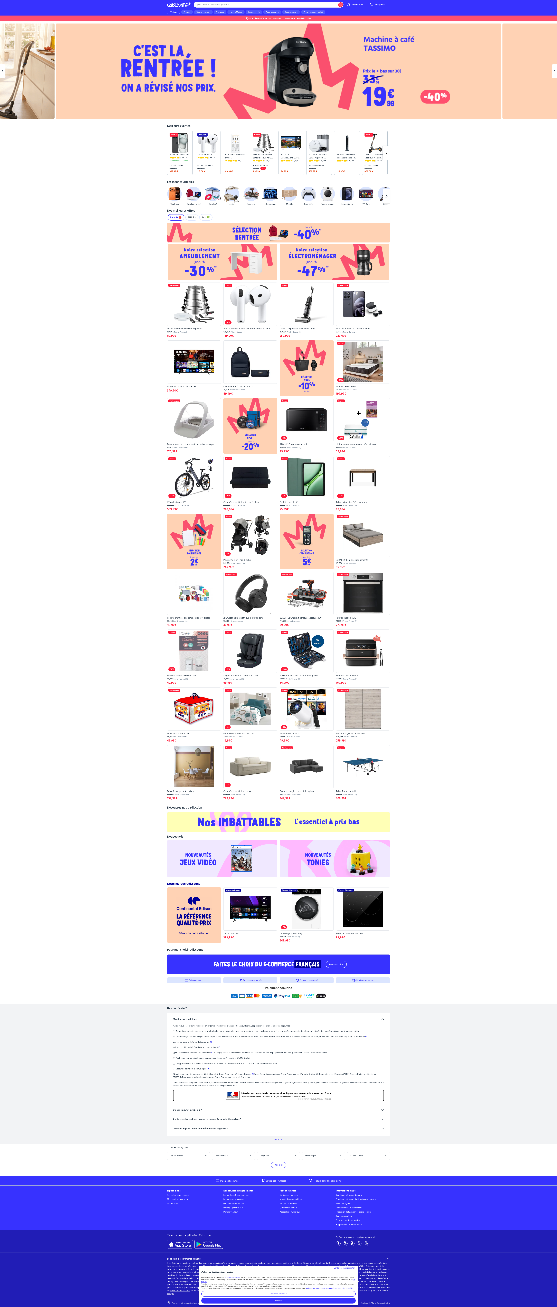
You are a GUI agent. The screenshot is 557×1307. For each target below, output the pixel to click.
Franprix (170, 1294)
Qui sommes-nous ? (288, 1208)
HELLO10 (307, 18)
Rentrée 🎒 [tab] (176, 217)
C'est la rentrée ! (203, 12)
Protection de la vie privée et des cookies (353, 1212)
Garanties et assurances (233, 1204)
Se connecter (173, 1204)
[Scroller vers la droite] (386, 153)
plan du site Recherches (370, 1288)
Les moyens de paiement (234, 1199)
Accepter (278, 1300)
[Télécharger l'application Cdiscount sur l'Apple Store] (180, 1244)
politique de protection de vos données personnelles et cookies (329, 1288)
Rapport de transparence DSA (349, 1225)
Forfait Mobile (236, 12)
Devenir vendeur (230, 1212)
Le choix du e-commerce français (184, 1259)
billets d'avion (382, 1278)
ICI (211, 1042)
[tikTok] (352, 1243)
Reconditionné (291, 12)
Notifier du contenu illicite (291, 1199)
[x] (359, 1243)
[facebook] (338, 1243)
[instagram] (345, 1243)
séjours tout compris (179, 1281)
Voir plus (279, 1165)
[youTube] (366, 1243)
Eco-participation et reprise (348, 1220)
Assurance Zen (272, 12)
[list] (278, 153)
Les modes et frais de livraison (236, 1195)
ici (366, 1037)
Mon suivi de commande (177, 1199)
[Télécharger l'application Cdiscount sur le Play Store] (208, 1244)
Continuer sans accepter (344, 1268)
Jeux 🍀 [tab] (206, 217)
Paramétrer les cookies (278, 1294)
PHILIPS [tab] (192, 217)
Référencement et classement (349, 1208)
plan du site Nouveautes (179, 1291)
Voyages (220, 12)
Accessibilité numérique (290, 1212)
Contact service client (289, 1195)
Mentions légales (343, 1204)
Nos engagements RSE (233, 1208)
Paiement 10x (254, 12)
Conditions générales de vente (349, 1195)
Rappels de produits (288, 1204)
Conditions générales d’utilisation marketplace (356, 1199)
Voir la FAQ (278, 1140)
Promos (187, 12)
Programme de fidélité (313, 12)
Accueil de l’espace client (178, 1195)
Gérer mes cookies (344, 1216)
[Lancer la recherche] (340, 4)
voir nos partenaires (232, 1277)
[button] (170, 196)
